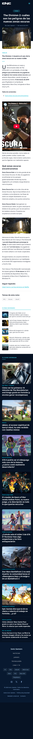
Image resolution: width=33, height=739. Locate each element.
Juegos (16, 657)
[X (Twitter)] (16, 682)
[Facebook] (21, 682)
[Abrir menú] (29, 3)
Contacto (23, 696)
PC (5, 669)
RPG (4, 299)
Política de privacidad (23, 693)
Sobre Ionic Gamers (9, 693)
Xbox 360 (22, 673)
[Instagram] (11, 682)
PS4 (11, 669)
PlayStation (16, 677)
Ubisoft (17, 299)
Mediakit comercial (13, 696)
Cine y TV (16, 665)
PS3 (15, 673)
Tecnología (16, 661)
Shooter (10, 299)
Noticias (16, 653)
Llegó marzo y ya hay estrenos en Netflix (15, 287)
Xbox (9, 673)
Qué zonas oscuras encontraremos (16, 96)
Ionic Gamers (11, 25)
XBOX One (26, 669)
